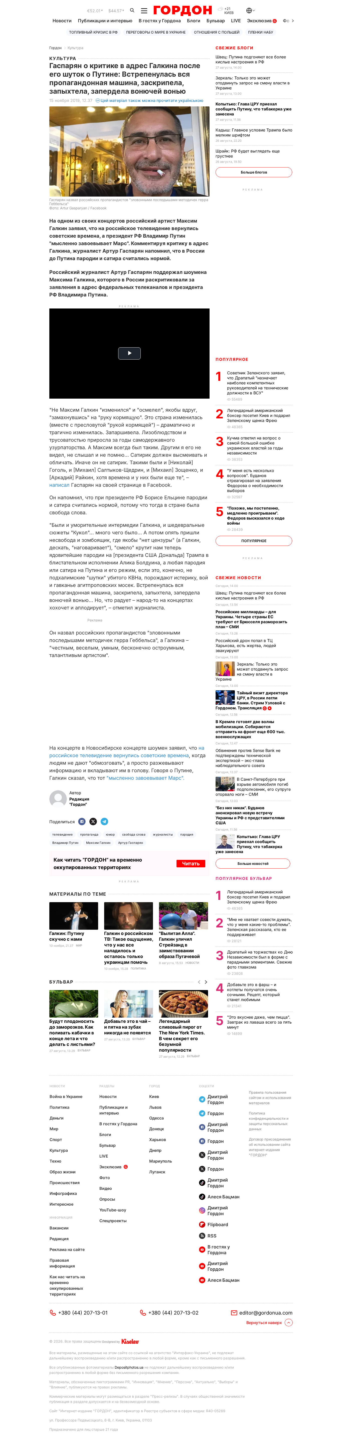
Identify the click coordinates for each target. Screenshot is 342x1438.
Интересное (61, 1204)
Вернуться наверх (264, 1322)
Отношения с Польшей (217, 32)
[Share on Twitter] (93, 822)
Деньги (57, 1118)
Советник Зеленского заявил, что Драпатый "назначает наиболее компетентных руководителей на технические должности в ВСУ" (257, 382)
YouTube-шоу (112, 1209)
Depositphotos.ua (129, 1367)
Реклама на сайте (67, 1249)
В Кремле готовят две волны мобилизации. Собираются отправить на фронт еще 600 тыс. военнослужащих (250, 729)
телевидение (62, 834)
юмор (110, 834)
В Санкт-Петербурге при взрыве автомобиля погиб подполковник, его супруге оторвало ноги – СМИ (253, 787)
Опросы (107, 1199)
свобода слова (133, 834)
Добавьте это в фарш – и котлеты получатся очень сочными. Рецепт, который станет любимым (253, 992)
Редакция (59, 1238)
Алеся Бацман (224, 1196)
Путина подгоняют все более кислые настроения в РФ (251, 59)
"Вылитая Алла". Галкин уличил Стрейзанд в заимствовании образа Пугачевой (180, 945)
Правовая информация (62, 1263)
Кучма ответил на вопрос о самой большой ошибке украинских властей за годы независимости (255, 445)
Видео (105, 1188)
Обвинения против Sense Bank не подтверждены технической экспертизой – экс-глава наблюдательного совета (248, 758)
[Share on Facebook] (82, 822)
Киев (154, 1096)
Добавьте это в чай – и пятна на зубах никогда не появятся (128, 1027)
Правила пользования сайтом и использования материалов (270, 1097)
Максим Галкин (98, 843)
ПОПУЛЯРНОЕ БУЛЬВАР (244, 878)
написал (59, 485)
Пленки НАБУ (260, 32)
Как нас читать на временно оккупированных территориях (67, 1285)
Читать (191, 864)
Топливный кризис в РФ (93, 32)
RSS (212, 1235)
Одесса (156, 1118)
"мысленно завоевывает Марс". (145, 778)
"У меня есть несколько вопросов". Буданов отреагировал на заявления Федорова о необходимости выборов (255, 480)
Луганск (157, 1171)
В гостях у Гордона (160, 20)
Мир (79, 945)
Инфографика (63, 1193)
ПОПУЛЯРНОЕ (232, 359)
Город (154, 1086)
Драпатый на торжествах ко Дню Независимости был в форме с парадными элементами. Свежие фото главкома (260, 959)
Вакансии (59, 1227)
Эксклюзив (260, 20)
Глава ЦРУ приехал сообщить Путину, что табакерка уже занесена (254, 108)
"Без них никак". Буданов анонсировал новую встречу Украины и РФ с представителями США (250, 815)
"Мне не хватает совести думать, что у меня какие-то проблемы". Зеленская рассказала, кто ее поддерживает (259, 927)
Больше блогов (254, 172)
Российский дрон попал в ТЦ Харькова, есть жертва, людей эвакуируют (246, 645)
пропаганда (89, 834)
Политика (138, 968)
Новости (62, 20)
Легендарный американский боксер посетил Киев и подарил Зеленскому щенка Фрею (258, 415)
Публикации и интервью (105, 20)
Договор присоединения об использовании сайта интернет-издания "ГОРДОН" (270, 1147)
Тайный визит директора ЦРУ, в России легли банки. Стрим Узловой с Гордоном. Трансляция (252, 700)
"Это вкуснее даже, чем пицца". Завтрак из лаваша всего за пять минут (259, 1022)
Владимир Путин (65, 843)
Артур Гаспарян (130, 843)
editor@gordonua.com (266, 1313)
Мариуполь (160, 1161)
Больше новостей (253, 863)
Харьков (157, 1139)
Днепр (155, 1150)
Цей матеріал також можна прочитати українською (152, 100)
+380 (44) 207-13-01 (82, 1313)
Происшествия (65, 1182)
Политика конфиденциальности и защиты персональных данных (268, 1121)
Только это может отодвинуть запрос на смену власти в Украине (253, 82)
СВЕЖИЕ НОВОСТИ (238, 577)
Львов (155, 1107)
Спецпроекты (113, 1220)
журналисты (163, 834)
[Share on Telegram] (104, 822)
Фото (104, 1177)
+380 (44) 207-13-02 (173, 1313)
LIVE (236, 20)
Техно (55, 1161)
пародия (186, 834)
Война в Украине (66, 1096)
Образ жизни (63, 1171)
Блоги (193, 20)
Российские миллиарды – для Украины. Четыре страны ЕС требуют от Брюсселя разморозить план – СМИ (251, 619)
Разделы (106, 1086)
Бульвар (216, 20)
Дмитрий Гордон (218, 1099)
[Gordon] (182, 11)
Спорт (56, 1139)
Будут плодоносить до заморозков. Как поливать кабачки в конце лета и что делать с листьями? (72, 1033)
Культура (75, 48)
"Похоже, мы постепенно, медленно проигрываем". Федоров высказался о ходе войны (256, 516)
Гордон (55, 48)
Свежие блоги (234, 47)
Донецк (156, 1128)
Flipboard (218, 1224)
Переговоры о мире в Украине (156, 32)
